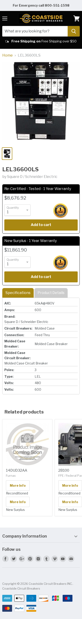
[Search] (74, 31)
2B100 (63, 470)
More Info (18, 485)
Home (7, 55)
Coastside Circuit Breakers (21, 588)
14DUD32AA (16, 470)
